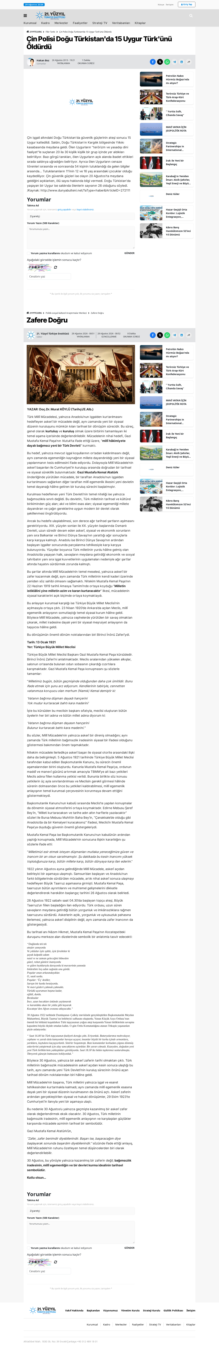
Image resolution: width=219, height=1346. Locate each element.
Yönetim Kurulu (130, 1310)
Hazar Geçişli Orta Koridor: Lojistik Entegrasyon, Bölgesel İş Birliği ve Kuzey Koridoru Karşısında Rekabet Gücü (178, 213)
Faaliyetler (80, 23)
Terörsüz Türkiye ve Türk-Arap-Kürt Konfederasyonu (177, 97)
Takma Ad (33, 205)
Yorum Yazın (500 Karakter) (43, 223)
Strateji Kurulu (151, 1310)
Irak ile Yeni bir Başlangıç (175, 162)
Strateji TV (99, 23)
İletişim (169, 5)
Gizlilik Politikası (173, 1310)
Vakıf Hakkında (74, 1310)
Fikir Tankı (50, 31)
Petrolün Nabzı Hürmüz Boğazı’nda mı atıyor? (177, 79)
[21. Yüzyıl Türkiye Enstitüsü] (42, 1310)
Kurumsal (30, 23)
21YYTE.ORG (35, 31)
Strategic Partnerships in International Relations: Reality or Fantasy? (178, 146)
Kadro (45, 23)
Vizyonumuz (110, 1310)
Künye (161, 5)
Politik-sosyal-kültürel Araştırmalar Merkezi (66, 313)
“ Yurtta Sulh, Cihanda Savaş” (175, 113)
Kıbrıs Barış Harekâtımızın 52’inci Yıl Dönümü (178, 231)
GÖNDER (129, 253)
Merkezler (61, 23)
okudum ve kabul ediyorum (61, 253)
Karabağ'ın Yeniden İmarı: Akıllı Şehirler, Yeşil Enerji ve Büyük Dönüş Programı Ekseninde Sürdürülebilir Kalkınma (178, 180)
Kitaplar (140, 23)
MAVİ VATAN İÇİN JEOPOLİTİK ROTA (176, 128)
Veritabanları (121, 23)
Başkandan (93, 1310)
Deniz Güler (172, 194)
